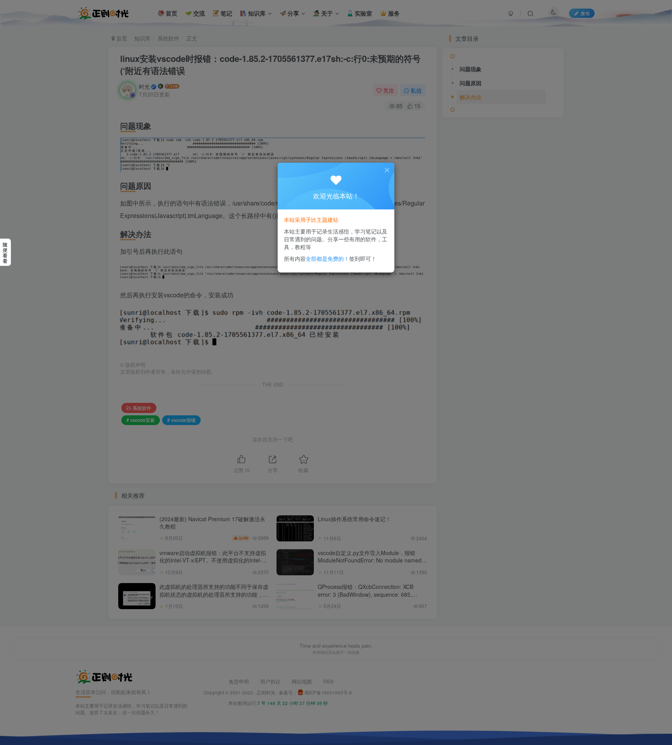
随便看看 (5, 252)
